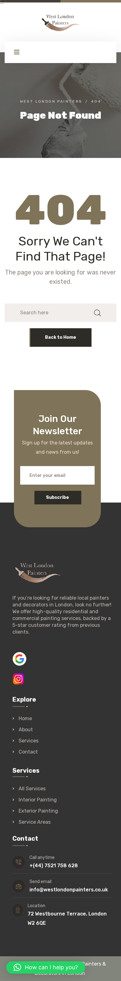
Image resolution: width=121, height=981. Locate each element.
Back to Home (60, 337)
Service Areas (35, 822)
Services (28, 741)
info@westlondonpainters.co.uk (68, 890)
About (26, 730)
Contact (28, 752)
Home (25, 718)
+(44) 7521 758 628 (53, 865)
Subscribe (57, 497)
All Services (32, 789)
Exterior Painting (38, 811)
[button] (45, 967)
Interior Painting (38, 800)
